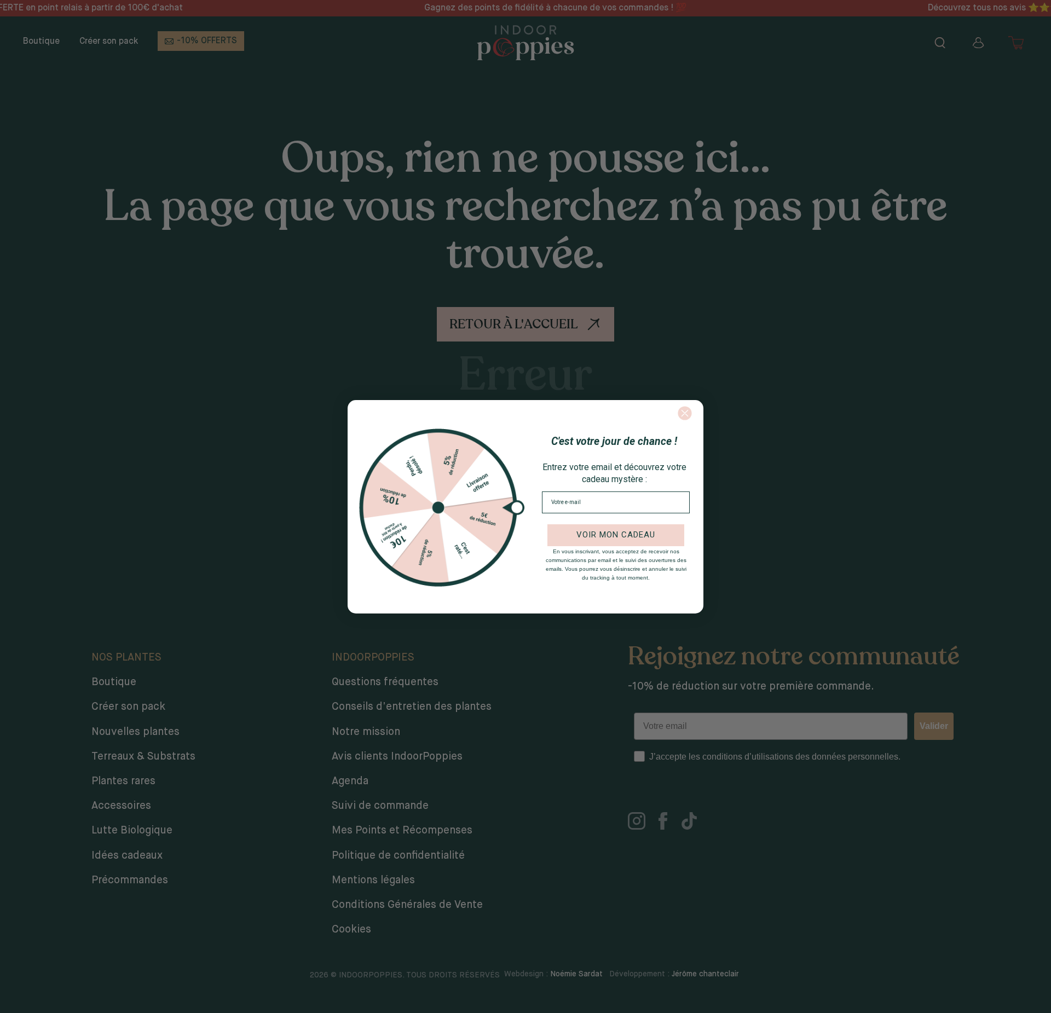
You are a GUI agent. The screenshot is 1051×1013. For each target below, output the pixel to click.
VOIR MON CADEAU (615, 535)
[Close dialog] (684, 413)
